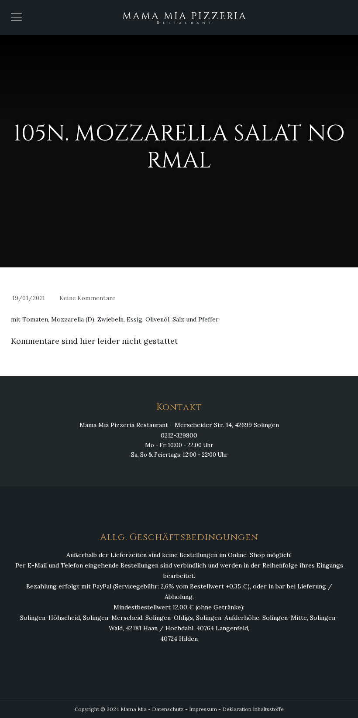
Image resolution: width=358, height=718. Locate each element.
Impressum (203, 709)
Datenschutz (168, 709)
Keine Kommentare (87, 298)
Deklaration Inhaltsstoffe (253, 709)
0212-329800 (179, 435)
